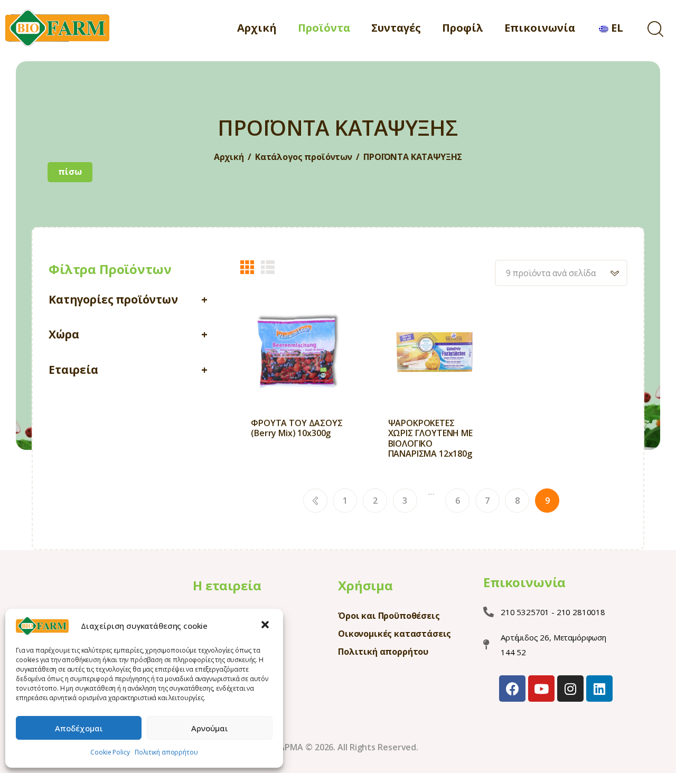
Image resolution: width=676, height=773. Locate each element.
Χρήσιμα (365, 585)
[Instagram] (570, 688)
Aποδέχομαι (79, 728)
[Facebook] (512, 688)
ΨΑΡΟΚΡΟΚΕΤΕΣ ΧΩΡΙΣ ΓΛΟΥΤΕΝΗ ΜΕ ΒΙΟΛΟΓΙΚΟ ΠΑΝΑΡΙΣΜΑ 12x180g (430, 438)
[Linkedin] (599, 688)
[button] (266, 625)
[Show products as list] (268, 267)
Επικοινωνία (524, 582)
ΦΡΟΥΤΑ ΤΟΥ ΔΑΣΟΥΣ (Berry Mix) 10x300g (296, 428)
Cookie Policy (109, 752)
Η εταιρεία (227, 585)
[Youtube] (541, 688)
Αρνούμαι (209, 728)
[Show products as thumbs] (247, 267)
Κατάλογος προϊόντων (303, 157)
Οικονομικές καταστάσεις (394, 633)
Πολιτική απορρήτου (166, 752)
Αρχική (229, 157)
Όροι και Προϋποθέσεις (389, 615)
